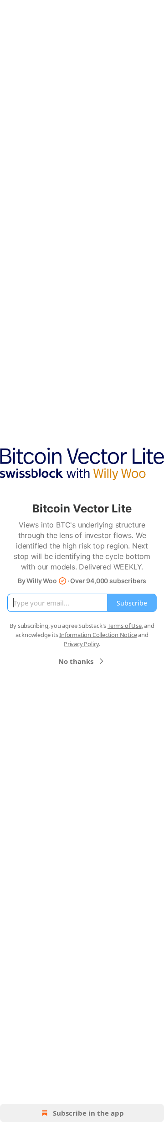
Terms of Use (125, 625)
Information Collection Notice (98, 635)
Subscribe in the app (88, 1112)
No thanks (75, 661)
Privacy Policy (81, 644)
